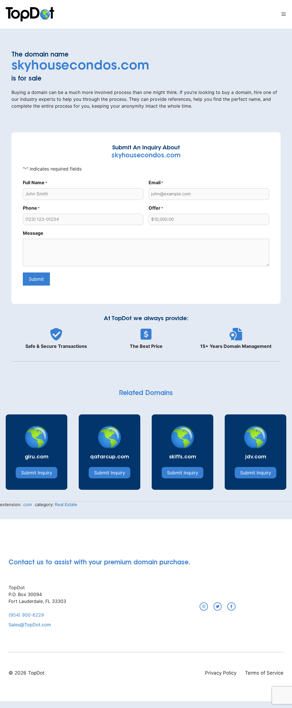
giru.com (36, 457)
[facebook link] (231, 606)
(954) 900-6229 (26, 615)
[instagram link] (204, 606)
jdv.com (255, 457)
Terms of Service (264, 673)
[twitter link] (218, 606)
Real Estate (66, 504)
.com (27, 504)
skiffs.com (182, 457)
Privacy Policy (220, 673)
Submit (36, 279)
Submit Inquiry (36, 473)
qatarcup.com (109, 457)
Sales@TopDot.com (30, 624)
